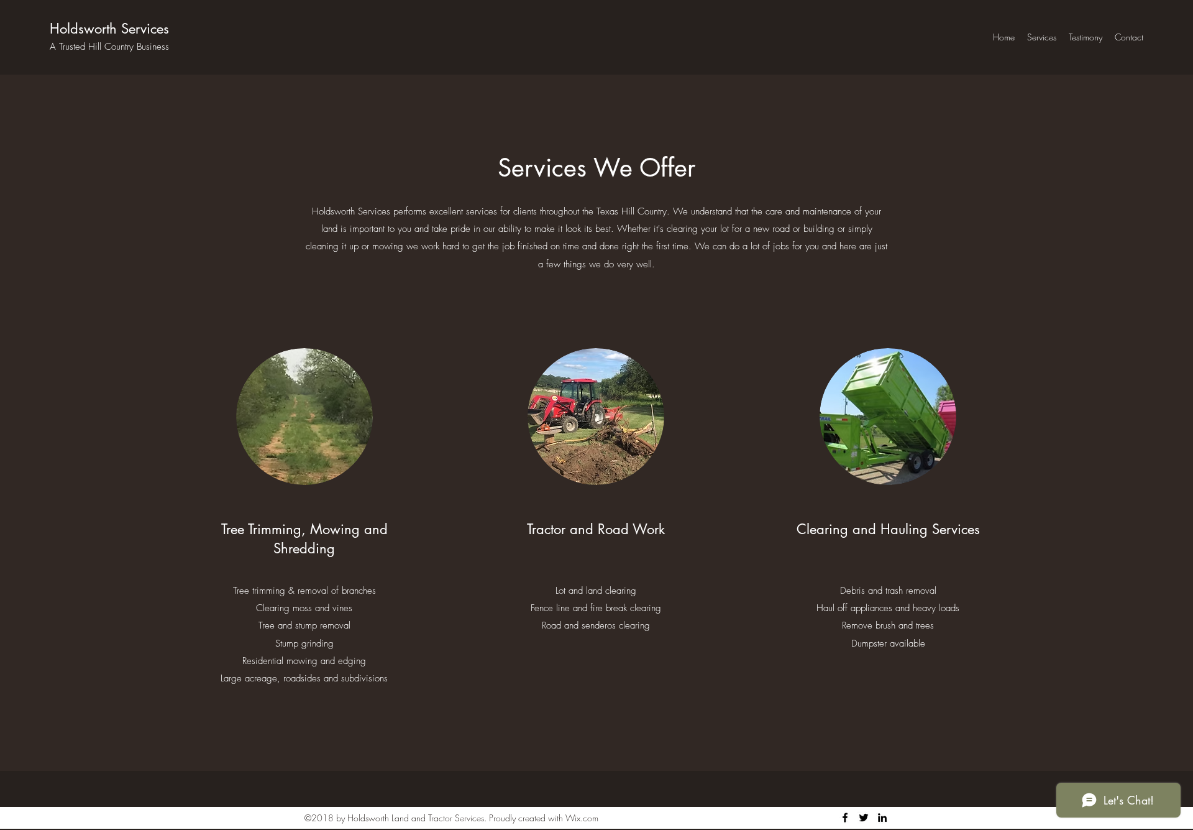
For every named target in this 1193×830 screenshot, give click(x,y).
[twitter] (863, 817)
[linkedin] (882, 817)
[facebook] (845, 817)
